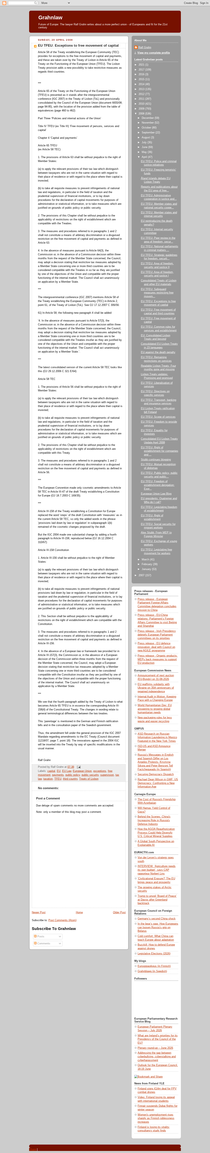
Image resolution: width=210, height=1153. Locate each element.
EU (58, 771)
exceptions (99, 771)
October (147, 127)
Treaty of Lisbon (88, 778)
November (148, 122)
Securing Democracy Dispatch (156, 774)
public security (90, 775)
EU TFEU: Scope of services (158, 416)
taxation (48, 778)
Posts (40, 936)
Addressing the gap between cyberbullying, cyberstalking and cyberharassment (157, 1056)
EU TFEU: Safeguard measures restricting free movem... (157, 293)
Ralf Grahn (144, 47)
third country (70, 778)
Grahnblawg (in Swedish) (152, 971)
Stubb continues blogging (156, 459)
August (146, 137)
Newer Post (39, 912)
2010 (142, 103)
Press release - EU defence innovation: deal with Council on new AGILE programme (156, 647)
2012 (142, 94)
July (144, 142)
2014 (142, 84)
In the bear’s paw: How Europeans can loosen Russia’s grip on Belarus (158, 927)
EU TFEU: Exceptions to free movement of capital (78, 45)
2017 (142, 69)
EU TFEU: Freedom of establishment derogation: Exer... (158, 485)
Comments (43, 943)
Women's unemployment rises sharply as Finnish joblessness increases (156, 1118)
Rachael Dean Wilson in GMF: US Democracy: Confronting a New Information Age (158, 783)
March (146, 559)
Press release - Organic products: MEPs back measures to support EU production (158, 659)
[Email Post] (78, 767)
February (147, 564)
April (145, 157)
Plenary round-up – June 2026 (155, 1048)
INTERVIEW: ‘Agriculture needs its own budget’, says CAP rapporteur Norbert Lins (157, 870)
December (148, 118)
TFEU (57, 778)
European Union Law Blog (156, 493)
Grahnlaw (50, 17)
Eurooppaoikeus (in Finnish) (154, 966)
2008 (142, 113)
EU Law (66, 771)
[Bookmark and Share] (148, 1076)
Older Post (119, 912)
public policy (72, 775)
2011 (142, 98)
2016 (142, 74)
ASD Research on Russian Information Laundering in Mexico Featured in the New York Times (157, 737)
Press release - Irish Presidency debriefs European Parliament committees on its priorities (157, 635)
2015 (142, 79)
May (145, 152)
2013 (142, 89)
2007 (142, 575)
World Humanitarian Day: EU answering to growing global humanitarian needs (155, 709)
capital (51, 771)
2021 (142, 64)
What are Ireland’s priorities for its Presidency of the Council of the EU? (158, 1039)
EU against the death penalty (158, 352)
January (147, 569)
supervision (107, 775)
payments (58, 775)
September (148, 132)
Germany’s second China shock (157, 918)
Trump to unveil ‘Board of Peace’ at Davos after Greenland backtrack (157, 900)
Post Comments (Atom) (62, 920)
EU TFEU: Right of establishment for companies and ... (159, 451)
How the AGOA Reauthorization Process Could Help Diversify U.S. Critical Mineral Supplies (156, 833)
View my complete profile (153, 52)
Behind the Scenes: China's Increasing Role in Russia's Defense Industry (154, 820)
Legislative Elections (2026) (154, 953)
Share (32, 1149)
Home (79, 912)
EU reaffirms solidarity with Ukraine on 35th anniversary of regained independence (156, 688)
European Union (82, 771)
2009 (142, 108)
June (145, 147)
